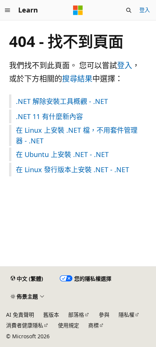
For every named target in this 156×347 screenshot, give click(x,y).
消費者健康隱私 (24, 325)
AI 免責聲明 (20, 314)
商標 (93, 325)
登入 (144, 9)
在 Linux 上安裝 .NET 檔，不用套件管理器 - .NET (76, 135)
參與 (104, 314)
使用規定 (68, 325)
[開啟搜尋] (128, 10)
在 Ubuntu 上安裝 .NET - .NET (62, 154)
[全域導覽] (7, 10)
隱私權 (126, 314)
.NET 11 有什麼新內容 (49, 116)
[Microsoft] (78, 10)
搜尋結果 (77, 79)
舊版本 (51, 314)
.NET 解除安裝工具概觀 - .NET (62, 101)
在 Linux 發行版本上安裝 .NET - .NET (72, 169)
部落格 (76, 314)
